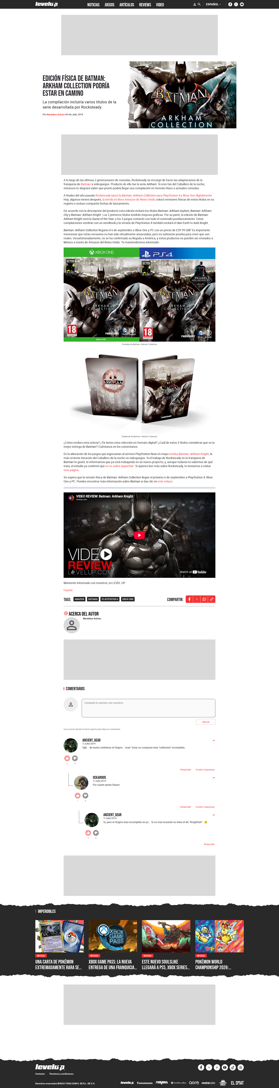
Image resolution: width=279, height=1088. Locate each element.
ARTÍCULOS (126, 4)
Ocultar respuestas (205, 769)
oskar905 (99, 777)
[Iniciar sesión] (194, 4)
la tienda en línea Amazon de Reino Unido (128, 199)
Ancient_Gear (91, 740)
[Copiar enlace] (211, 599)
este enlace (165, 481)
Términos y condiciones (61, 1074)
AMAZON (79, 599)
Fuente (68, 590)
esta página (71, 470)
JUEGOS (109, 4)
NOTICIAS (93, 4)
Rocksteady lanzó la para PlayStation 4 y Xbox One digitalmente (154, 195)
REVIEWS (145, 4)
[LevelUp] (127, 1083)
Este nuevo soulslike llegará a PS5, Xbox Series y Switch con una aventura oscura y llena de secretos (166, 970)
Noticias (41, 955)
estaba (189, 454)
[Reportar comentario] (212, 742)
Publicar (205, 721)
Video (160, 4)
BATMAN (93, 599)
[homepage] (46, 4)
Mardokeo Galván (56, 114)
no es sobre (119, 466)
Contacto (40, 1074)
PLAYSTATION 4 (110, 599)
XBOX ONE (127, 599)
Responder (185, 769)
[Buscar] (199, 4)
